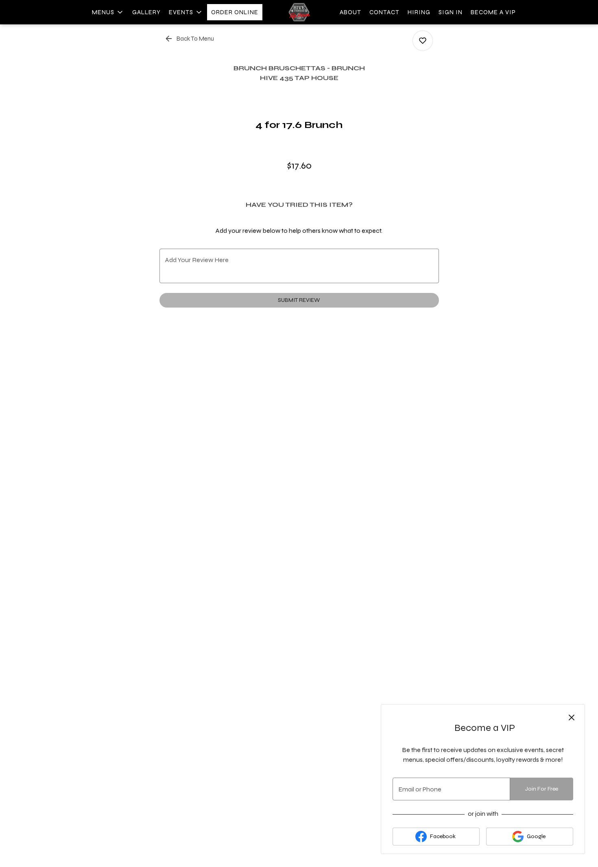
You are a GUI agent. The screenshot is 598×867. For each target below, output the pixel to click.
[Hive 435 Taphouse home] (299, 12)
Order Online (234, 12)
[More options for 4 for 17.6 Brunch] (422, 40)
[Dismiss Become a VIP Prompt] (571, 717)
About (350, 12)
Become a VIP (493, 12)
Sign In (451, 12)
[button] (108, 12)
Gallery (146, 12)
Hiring (419, 12)
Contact (384, 12)
